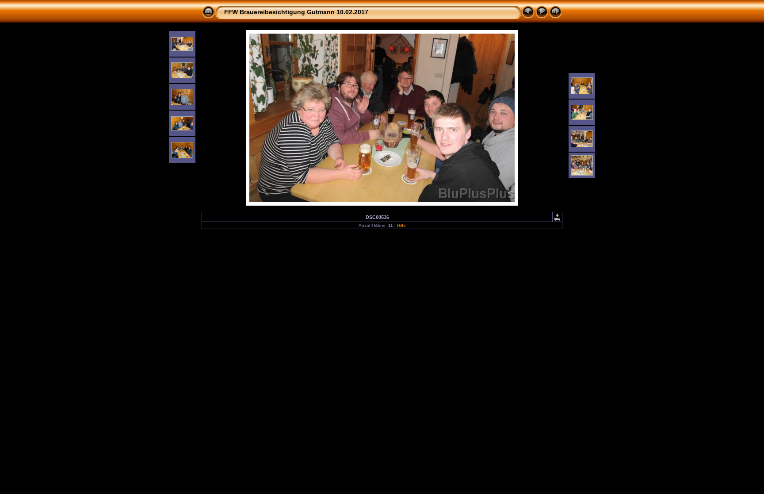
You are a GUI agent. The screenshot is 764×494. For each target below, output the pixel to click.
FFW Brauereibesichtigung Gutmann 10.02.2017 (296, 11)
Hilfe (401, 225)
